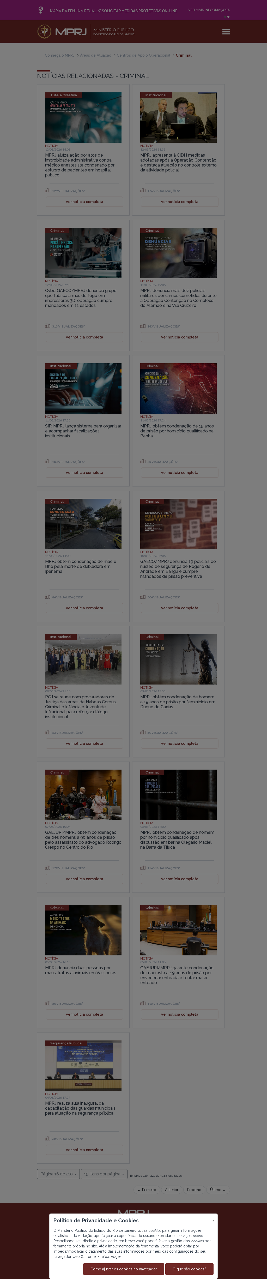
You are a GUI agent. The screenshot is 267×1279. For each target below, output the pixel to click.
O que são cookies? (189, 1269)
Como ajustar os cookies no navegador (123, 1269)
